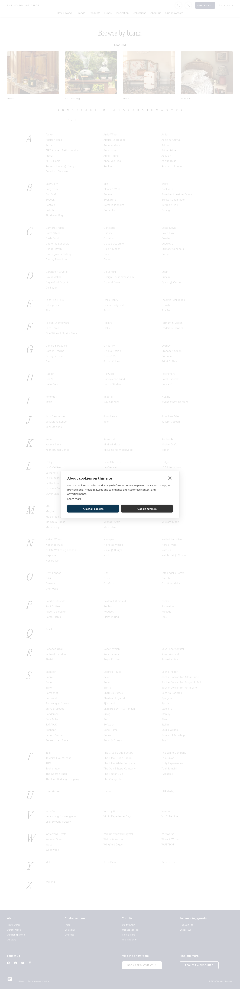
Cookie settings (147, 508)
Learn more (74, 498)
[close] (170, 478)
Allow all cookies (93, 508)
